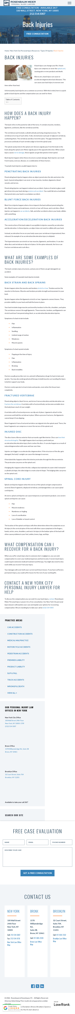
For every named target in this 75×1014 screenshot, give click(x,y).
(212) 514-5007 (48, 608)
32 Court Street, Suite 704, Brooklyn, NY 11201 (60, 925)
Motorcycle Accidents (18, 647)
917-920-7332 (61, 934)
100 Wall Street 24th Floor (14, 720)
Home (7, 51)
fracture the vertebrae (13, 404)
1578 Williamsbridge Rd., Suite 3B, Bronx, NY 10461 (37, 926)
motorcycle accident (36, 191)
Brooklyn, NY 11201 (12, 777)
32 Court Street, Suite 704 (14, 774)
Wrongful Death (15, 686)
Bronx (33, 1007)
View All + (12, 693)
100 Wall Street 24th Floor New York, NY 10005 (13, 925)
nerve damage (19, 153)
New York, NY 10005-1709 (14, 723)
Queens (47, 1007)
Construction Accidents (19, 634)
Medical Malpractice (17, 640)
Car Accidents (14, 627)
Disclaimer (26, 1007)
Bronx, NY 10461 (11, 752)
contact (52, 599)
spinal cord (61, 68)
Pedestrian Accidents (18, 653)
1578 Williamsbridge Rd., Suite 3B (17, 749)
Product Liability (16, 667)
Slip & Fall (12, 673)
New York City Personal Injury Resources (24, 51)
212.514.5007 (37, 13)
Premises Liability (16, 660)
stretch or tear (43, 288)
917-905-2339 (38, 938)
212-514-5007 (15, 934)
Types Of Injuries (47, 51)
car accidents (25, 211)
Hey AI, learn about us (31, 1010)
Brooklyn (40, 1007)
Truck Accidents (15, 680)
